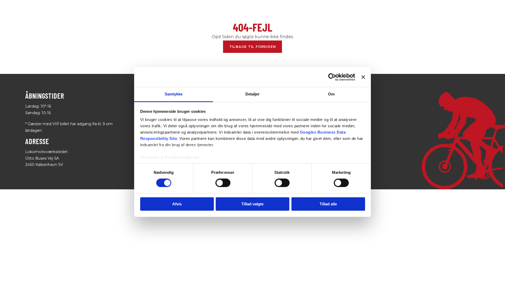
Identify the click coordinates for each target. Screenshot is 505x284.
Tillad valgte (252, 204)
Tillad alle (328, 204)
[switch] (222, 183)
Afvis (177, 204)
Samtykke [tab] (174, 94)
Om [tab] (331, 94)
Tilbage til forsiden (252, 46)
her (196, 157)
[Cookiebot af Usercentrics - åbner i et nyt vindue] (332, 77)
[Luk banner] (363, 77)
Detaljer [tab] (252, 94)
